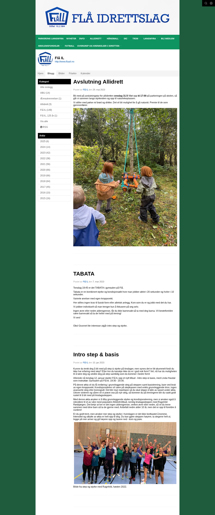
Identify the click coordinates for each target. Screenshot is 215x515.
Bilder (62, 73)
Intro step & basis (96, 355)
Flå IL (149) (46, 110)
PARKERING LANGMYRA (50, 38)
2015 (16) (45, 198)
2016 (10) (45, 192)
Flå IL (85, 89)
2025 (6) (44, 141)
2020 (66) (45, 170)
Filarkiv (72, 73)
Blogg (51, 73)
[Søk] (206, 3)
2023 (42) (45, 153)
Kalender (85, 73)
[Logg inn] (211, 3)
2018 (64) (45, 181)
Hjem (40, 73)
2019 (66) (45, 175)
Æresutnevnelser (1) (50, 98)
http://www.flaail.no (64, 61)
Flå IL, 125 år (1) (48, 115)
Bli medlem (167, 38)
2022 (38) (45, 158)
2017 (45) (45, 187)
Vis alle (44, 121)
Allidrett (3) (45, 104)
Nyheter (71, 38)
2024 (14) (45, 147)
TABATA (83, 274)
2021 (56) (45, 164)
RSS (45, 127)
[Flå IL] (107, 17)
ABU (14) (45, 93)
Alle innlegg (46, 87)
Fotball (69, 45)
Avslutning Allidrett (98, 82)
